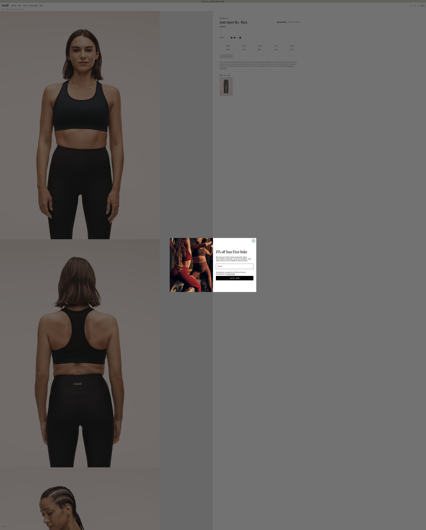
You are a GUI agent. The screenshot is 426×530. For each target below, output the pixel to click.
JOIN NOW (235, 278)
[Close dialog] (253, 240)
